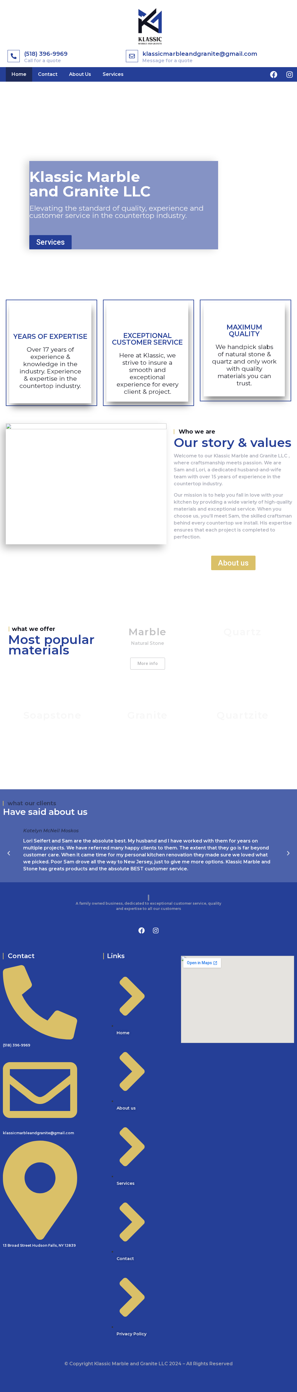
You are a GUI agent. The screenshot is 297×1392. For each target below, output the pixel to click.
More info (147, 663)
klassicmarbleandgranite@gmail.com (199, 53)
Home (19, 74)
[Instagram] (289, 74)
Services (113, 74)
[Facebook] (274, 74)
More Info (243, 663)
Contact (47, 74)
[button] (9, 853)
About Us (80, 74)
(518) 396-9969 (46, 53)
